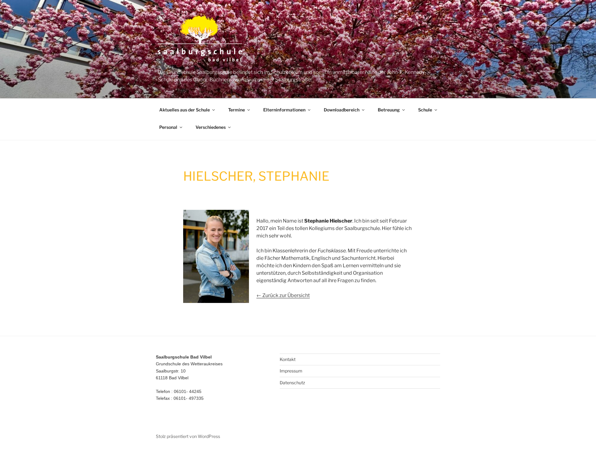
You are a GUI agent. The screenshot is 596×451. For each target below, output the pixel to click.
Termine (236, 109)
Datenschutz (292, 382)
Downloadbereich (341, 109)
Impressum (291, 370)
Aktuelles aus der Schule (184, 109)
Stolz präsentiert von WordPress (188, 436)
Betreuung (389, 109)
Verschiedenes (211, 127)
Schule (425, 109)
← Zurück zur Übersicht (283, 295)
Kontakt (288, 359)
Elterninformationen (284, 109)
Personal (168, 127)
